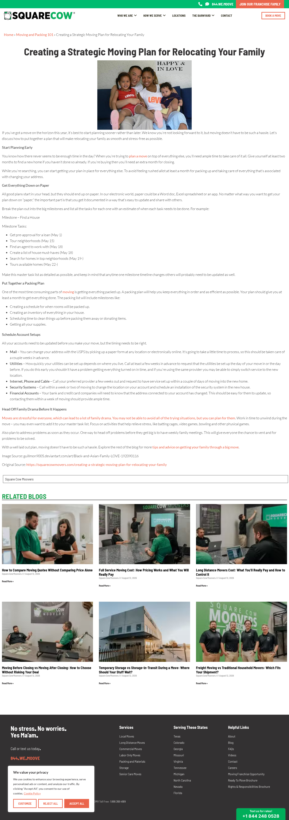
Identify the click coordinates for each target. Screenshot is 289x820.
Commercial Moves (130, 749)
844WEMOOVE (25, 758)
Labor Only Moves (129, 755)
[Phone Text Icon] (207, 4)
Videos (232, 755)
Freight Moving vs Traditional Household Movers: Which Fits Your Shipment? (238, 670)
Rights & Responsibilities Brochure (249, 786)
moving (68, 292)
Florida (178, 793)
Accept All (76, 803)
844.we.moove (222, 4)
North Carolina (182, 780)
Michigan (179, 774)
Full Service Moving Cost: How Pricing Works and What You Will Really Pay (144, 572)
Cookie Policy (32, 793)
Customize (25, 803)
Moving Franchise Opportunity (246, 774)
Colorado (179, 742)
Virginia (178, 761)
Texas (177, 736)
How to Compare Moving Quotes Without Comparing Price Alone (47, 570)
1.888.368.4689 (118, 801)
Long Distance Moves (132, 742)
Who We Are (125, 15)
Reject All (50, 803)
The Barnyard (201, 15)
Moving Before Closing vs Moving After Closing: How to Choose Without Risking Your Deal (46, 670)
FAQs (231, 749)
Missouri (179, 755)
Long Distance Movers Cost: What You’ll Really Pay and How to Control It (240, 572)
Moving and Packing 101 (34, 34)
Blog (230, 742)
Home (8, 34)
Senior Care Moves (130, 774)
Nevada (178, 786)
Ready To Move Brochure (242, 780)
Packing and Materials (132, 761)
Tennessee (180, 767)
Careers (232, 767)
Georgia (178, 749)
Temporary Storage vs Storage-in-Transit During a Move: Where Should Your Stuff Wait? (144, 670)
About (231, 736)
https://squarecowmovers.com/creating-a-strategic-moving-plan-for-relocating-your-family (96, 464)
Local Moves (126, 736)
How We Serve (152, 15)
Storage (124, 767)
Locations (179, 15)
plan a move (138, 156)
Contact (226, 15)
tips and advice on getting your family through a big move (195, 447)
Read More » (8, 581)
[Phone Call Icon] (200, 4)
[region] (51, 789)
